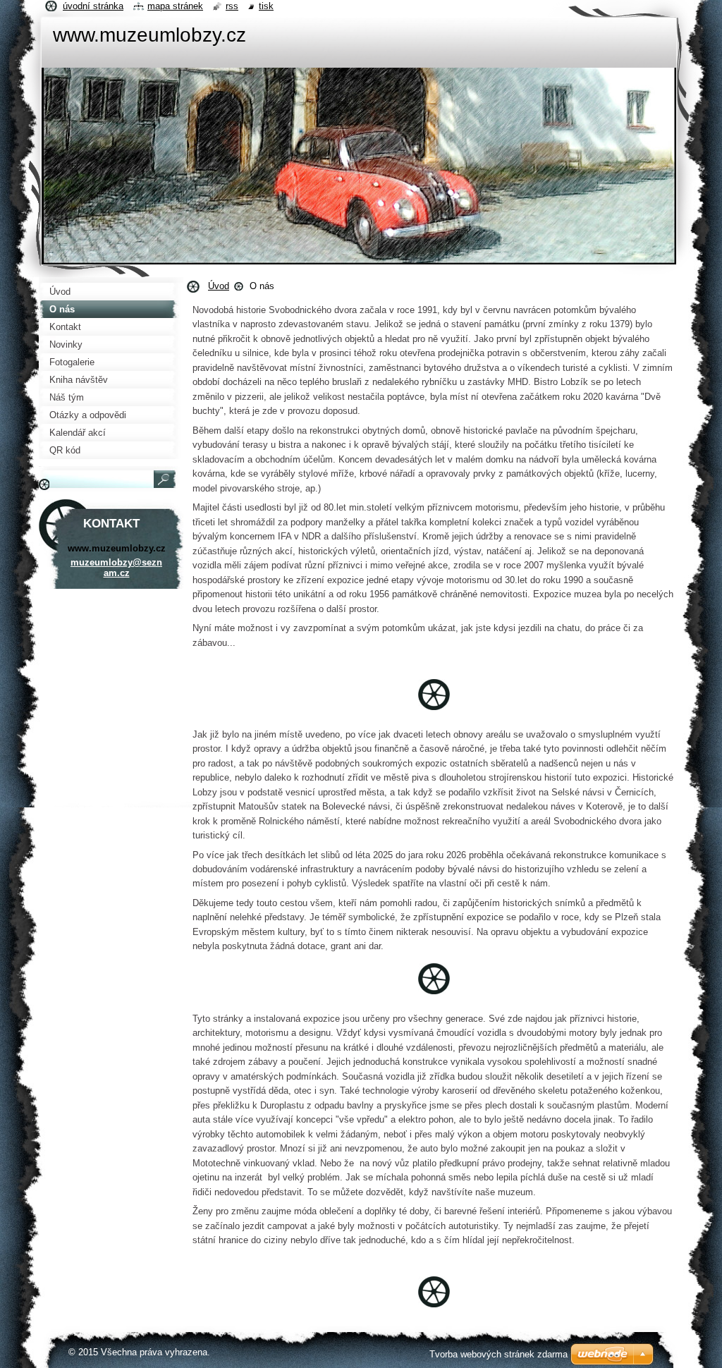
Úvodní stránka (93, 6)
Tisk (266, 6)
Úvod (218, 286)
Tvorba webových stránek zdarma (498, 1354)
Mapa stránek (175, 6)
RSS (232, 6)
